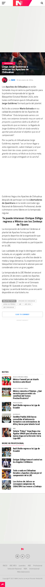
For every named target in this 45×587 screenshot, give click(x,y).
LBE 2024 (28, 304)
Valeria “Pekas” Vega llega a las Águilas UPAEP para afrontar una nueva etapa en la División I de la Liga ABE (27, 435)
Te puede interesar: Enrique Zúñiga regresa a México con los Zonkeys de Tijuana (22, 221)
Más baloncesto (23, 571)
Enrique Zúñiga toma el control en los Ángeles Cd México (27, 460)
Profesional (18, 403)
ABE (14, 428)
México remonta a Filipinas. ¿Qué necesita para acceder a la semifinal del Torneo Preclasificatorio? (27, 395)
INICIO (5, 565)
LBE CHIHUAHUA (8, 307)
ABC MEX (13, 565)
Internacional (34, 568)
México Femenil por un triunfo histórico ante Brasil (26, 380)
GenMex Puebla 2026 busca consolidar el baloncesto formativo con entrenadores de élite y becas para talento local (26, 420)
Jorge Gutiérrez (9, 304)
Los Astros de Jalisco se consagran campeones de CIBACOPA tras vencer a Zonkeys (27, 484)
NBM (13, 80)
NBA (25, 568)
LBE (20, 304)
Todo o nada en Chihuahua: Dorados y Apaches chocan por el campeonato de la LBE (27, 473)
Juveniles (16, 414)
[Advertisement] (22, 29)
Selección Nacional (20, 377)
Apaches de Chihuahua (26, 301)
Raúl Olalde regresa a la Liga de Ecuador (26, 406)
